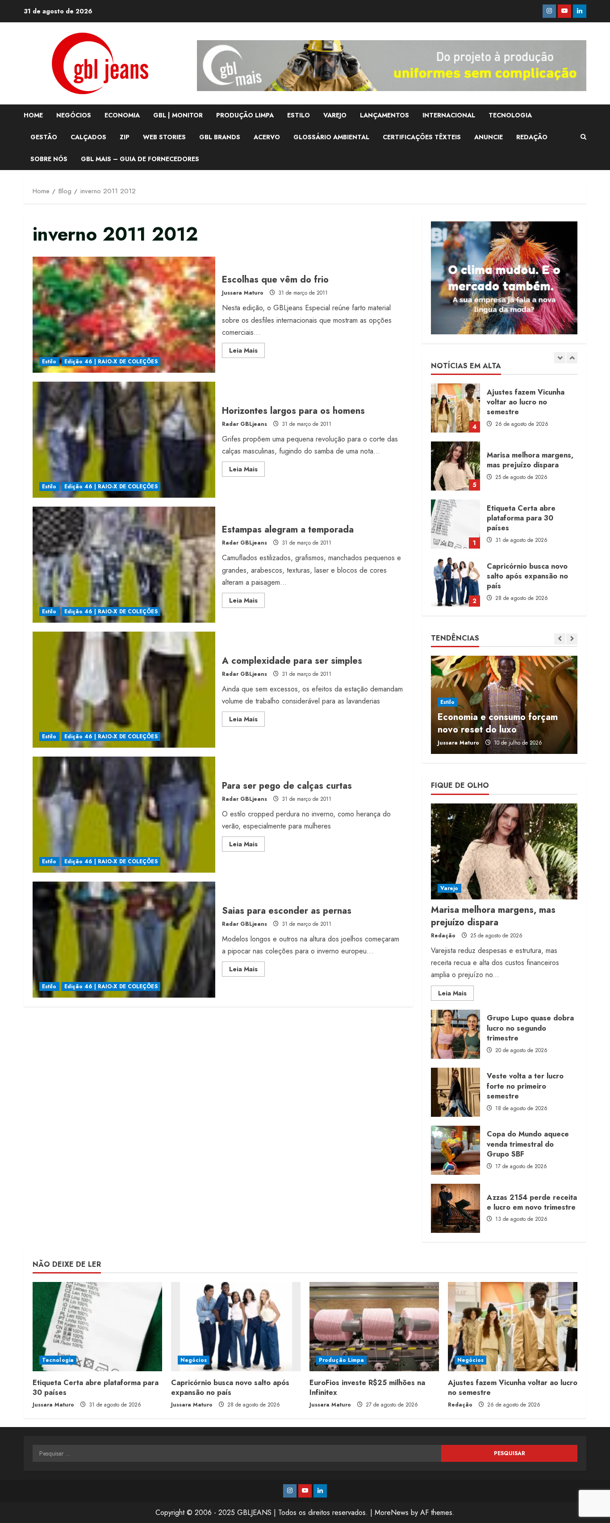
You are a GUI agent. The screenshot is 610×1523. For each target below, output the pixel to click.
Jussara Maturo (242, 293)
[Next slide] (571, 357)
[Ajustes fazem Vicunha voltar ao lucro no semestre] (512, 1326)
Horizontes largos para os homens (124, 440)
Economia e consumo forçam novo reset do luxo (498, 723)
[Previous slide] (559, 357)
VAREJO (335, 115)
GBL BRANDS (219, 137)
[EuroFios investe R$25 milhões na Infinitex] (374, 1326)
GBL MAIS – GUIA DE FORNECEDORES (140, 158)
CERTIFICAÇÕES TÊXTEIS (422, 137)
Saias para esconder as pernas (124, 940)
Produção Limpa (341, 1360)
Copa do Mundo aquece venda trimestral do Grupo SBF (455, 1150)
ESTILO (298, 115)
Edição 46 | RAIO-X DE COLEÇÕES (111, 362)
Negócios (193, 1360)
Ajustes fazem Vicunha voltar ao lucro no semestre (455, 408)
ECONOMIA (122, 115)
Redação (443, 936)
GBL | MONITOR (178, 115)
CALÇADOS (88, 137)
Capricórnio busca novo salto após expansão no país (455, 582)
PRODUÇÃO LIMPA (245, 115)
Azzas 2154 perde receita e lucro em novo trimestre (455, 1208)
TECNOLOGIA (510, 115)
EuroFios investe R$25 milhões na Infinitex (367, 1387)
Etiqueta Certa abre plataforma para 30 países (455, 524)
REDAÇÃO (531, 137)
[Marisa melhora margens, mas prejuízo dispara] (504, 851)
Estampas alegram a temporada (124, 565)
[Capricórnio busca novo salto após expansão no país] (236, 1326)
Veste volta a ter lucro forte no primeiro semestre (455, 1092)
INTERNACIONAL (448, 115)
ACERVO (267, 137)
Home (33, 115)
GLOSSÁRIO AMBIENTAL (331, 137)
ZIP (125, 137)
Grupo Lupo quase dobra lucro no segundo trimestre (455, 1034)
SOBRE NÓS (48, 158)
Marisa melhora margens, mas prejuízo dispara (455, 466)
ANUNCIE (488, 137)
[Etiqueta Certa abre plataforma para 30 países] (97, 1326)
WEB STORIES (164, 137)
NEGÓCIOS (73, 115)
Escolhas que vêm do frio (124, 315)
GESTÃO (43, 137)
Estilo (49, 362)
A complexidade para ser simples (124, 690)
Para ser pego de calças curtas (124, 815)
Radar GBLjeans (244, 424)
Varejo (449, 888)
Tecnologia (58, 1360)
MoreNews (392, 1512)
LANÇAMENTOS (384, 115)
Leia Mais (247, 351)
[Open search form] (583, 137)
